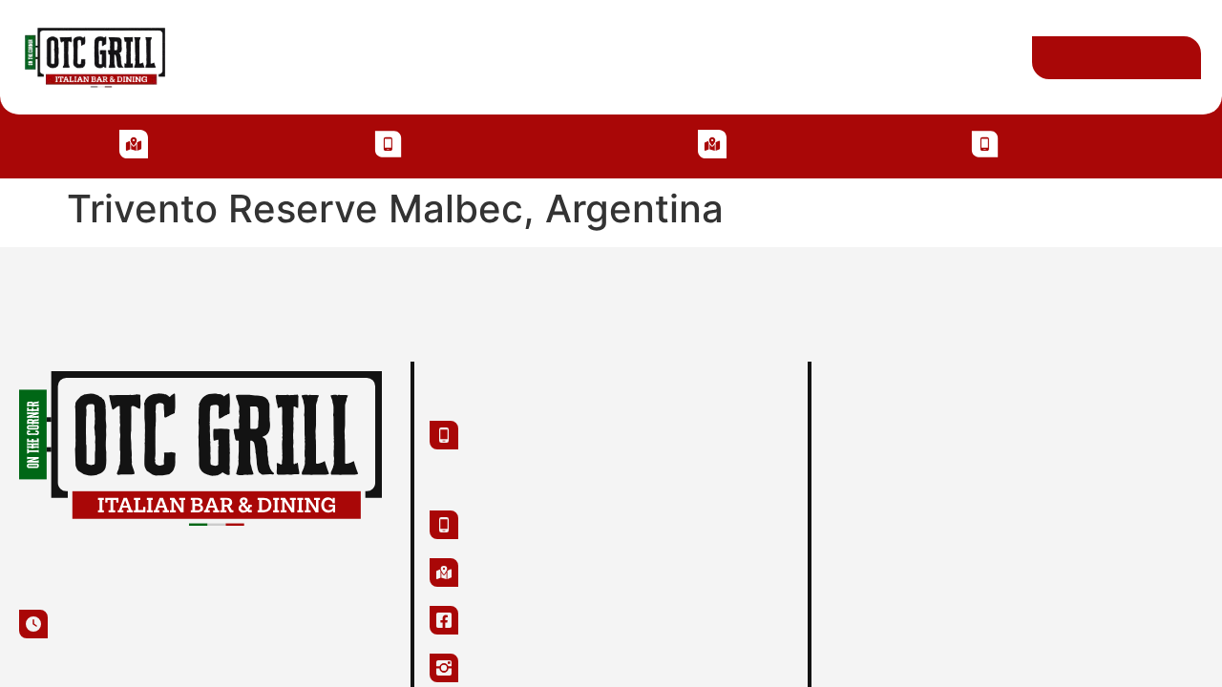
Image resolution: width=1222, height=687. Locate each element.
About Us (241, 57)
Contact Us (796, 57)
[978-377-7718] (984, 144)
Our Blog (560, 57)
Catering (455, 57)
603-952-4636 (464, 143)
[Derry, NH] (136, 144)
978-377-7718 (1061, 143)
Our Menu (349, 57)
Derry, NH (203, 143)
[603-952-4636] (383, 144)
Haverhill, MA (800, 143)
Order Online (931, 57)
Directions (674, 57)
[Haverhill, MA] (716, 144)
